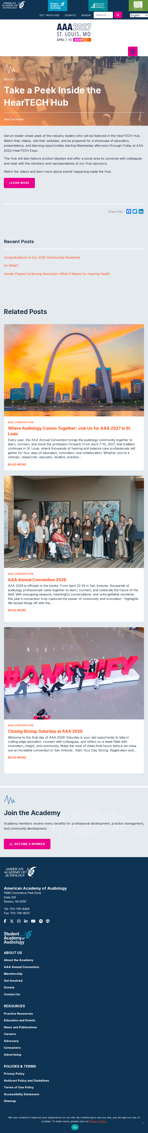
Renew (86, 15)
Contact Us (12, 994)
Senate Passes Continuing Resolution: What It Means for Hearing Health (57, 274)
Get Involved (50, 15)
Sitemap (10, 1101)
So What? (11, 265)
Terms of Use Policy (19, 1087)
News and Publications (20, 1027)
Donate (70, 15)
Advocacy (11, 1041)
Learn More (19, 182)
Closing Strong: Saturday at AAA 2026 (46, 731)
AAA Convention (21, 422)
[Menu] (133, 51)
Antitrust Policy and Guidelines (26, 1080)
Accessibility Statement (21, 1094)
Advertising (12, 1054)
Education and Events (19, 1020)
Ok (75, 1127)
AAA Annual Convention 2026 (38, 579)
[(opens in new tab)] (18, 937)
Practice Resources (18, 1013)
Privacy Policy (14, 1073)
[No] (143, 1123)
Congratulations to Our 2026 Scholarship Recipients (42, 257)
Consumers (12, 1047)
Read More (17, 464)
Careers (10, 1034)
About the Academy (18, 960)
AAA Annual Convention (21, 967)
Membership (13, 974)
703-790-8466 (19, 909)
